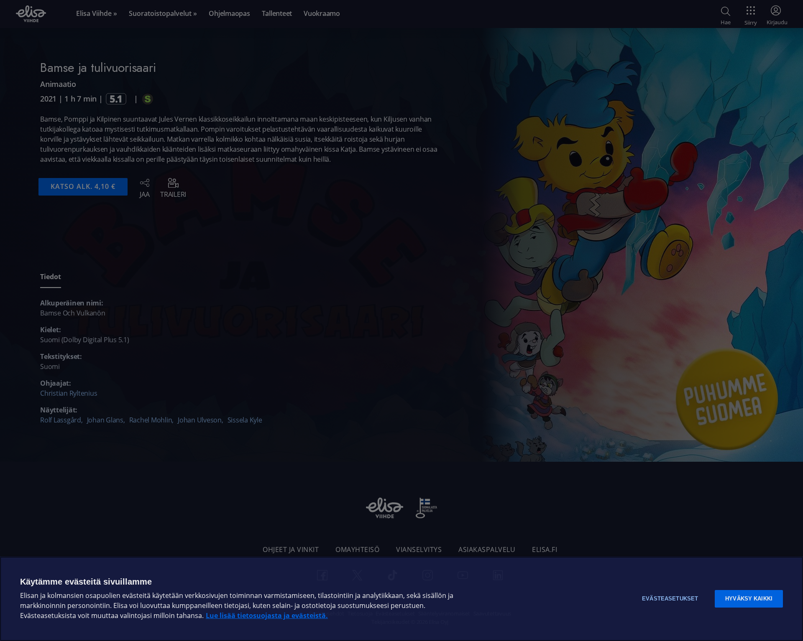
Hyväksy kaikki (748, 598)
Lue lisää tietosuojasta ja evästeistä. (267, 615)
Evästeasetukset (670, 598)
